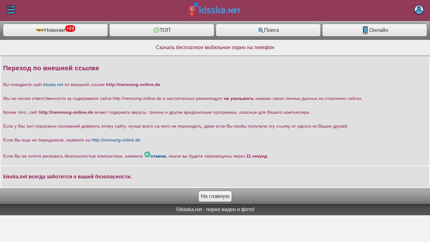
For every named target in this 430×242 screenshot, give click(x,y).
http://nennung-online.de (116, 139)
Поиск (271, 30)
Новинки (59, 29)
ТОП (165, 30)
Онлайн (378, 30)
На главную (215, 196)
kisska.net (53, 84)
